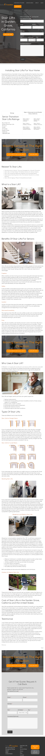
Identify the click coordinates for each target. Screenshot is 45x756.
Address (22, 31)
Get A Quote (35, 752)
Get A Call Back (20, 154)
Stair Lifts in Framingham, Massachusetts (27, 128)
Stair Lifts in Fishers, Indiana (27, 124)
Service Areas (29, 2)
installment (36, 432)
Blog (42, 2)
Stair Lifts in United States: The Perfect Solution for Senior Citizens (22, 172)
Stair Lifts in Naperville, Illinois (37, 120)
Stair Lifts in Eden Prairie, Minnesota (37, 128)
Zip (37, 37)
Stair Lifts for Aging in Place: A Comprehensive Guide (18, 177)
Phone (34, 24)
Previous (4, 645)
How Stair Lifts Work (19, 2)
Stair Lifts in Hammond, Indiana (26, 120)
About (37, 2)
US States (31, 37)
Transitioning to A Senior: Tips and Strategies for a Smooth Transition (22, 170)
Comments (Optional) (25, 43)
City (21, 37)
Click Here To (16, 154)
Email (22, 24)
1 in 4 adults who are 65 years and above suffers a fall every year (23, 366)
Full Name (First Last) (26, 18)
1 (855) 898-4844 (8, 34)
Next (42, 647)
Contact (17, 6)
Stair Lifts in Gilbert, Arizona (38, 124)
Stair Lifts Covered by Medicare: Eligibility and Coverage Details (21, 173)
